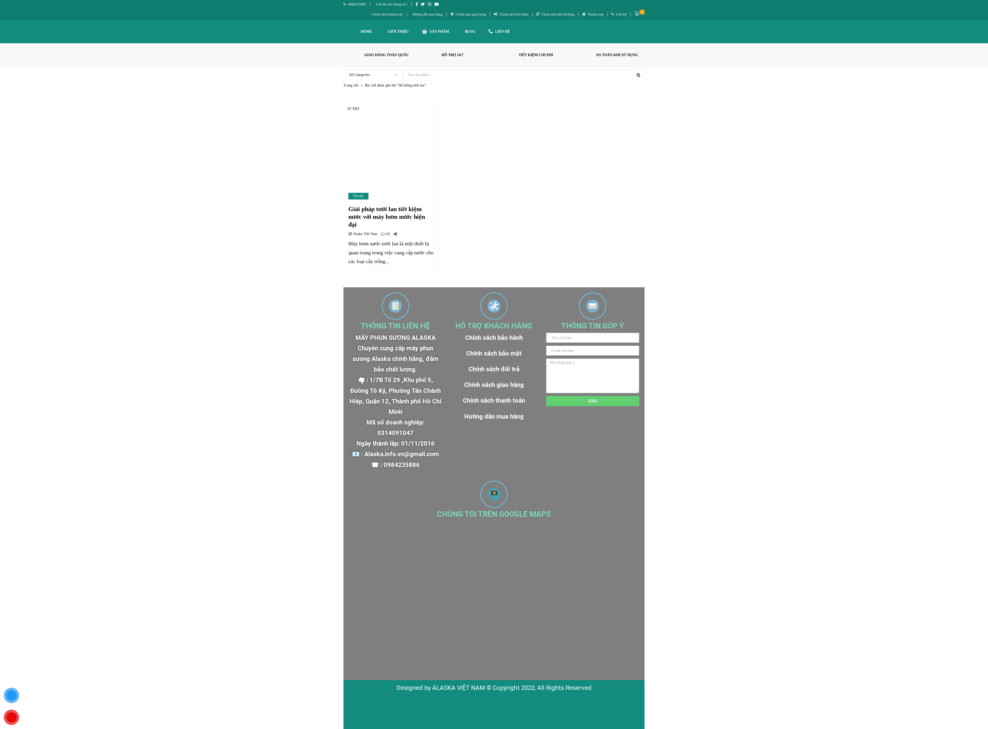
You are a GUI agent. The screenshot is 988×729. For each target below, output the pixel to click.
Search (638, 75)
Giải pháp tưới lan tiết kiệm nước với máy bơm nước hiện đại (386, 217)
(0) (387, 234)
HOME (366, 31)
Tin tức (358, 196)
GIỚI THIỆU (398, 31)
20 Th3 (353, 109)
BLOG (470, 31)
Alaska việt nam (364, 234)
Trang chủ (350, 85)
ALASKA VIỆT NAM (458, 687)
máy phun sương (455, 703)
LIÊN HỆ (502, 31)
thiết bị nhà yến (494, 703)
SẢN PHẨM (439, 31)
